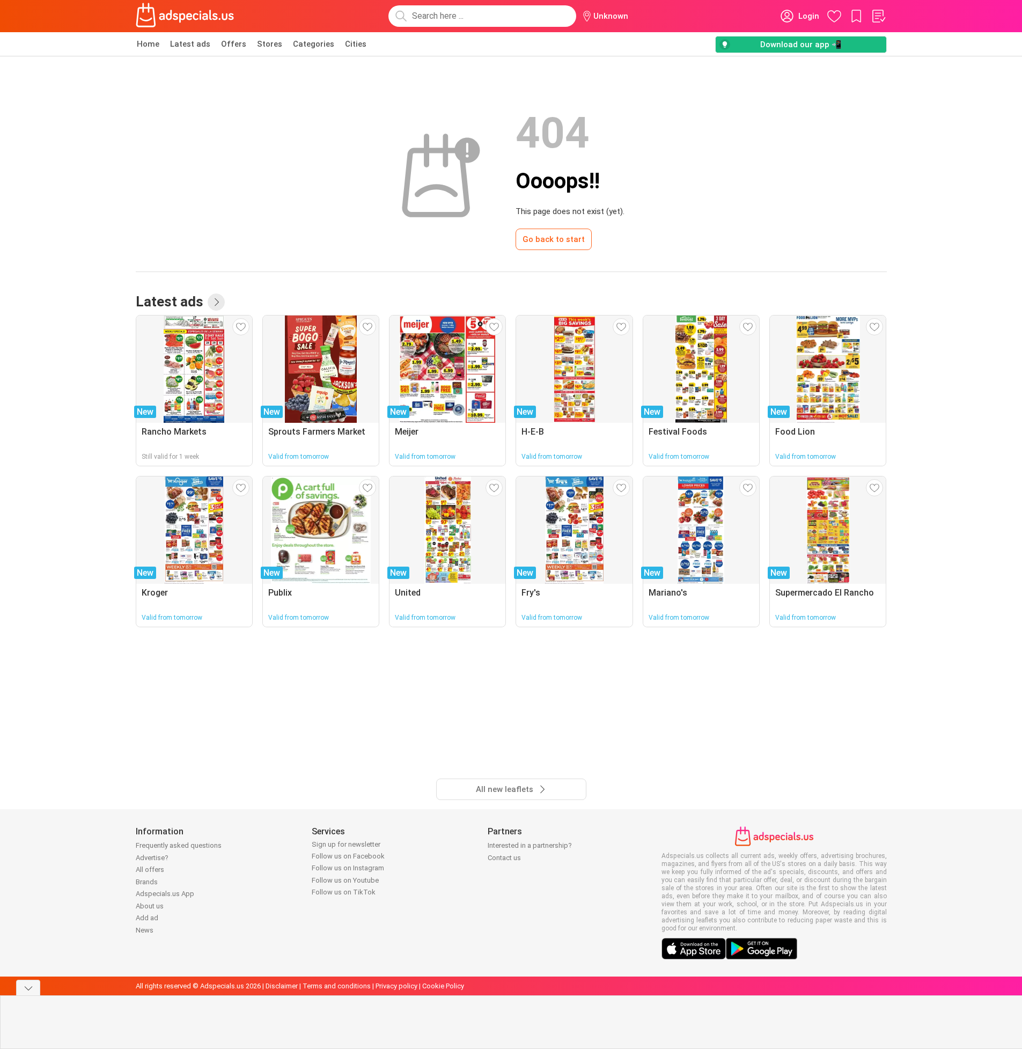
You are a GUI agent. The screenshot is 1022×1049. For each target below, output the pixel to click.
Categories (313, 44)
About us (150, 906)
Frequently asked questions (179, 845)
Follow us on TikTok (344, 892)
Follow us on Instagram (348, 868)
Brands (147, 882)
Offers (233, 44)
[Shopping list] (878, 16)
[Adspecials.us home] (185, 16)
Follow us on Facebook (348, 856)
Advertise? (152, 858)
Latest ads (190, 44)
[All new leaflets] (216, 302)
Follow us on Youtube (345, 880)
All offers (150, 869)
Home (148, 44)
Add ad (147, 918)
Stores (269, 44)
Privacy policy (396, 986)
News (144, 930)
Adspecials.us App (165, 894)
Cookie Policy (443, 986)
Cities (355, 44)
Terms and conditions (337, 986)
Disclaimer (282, 986)
